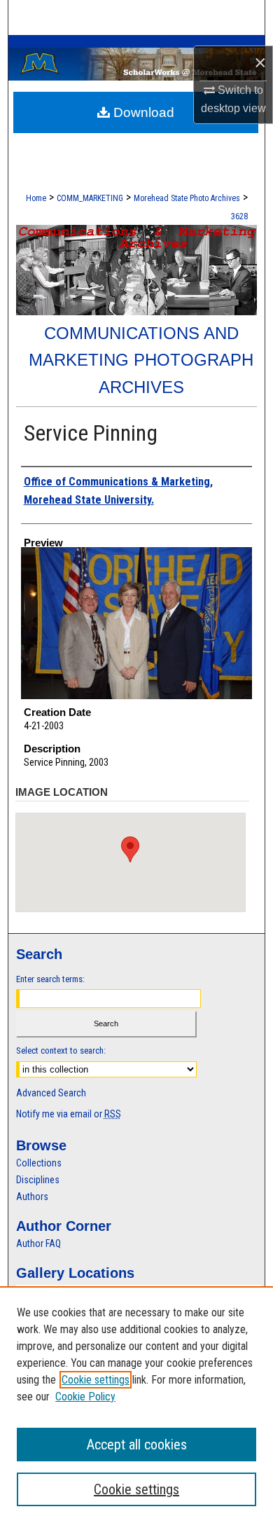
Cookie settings (96, 1379)
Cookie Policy (85, 1396)
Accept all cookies (137, 1444)
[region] (136, 1404)
